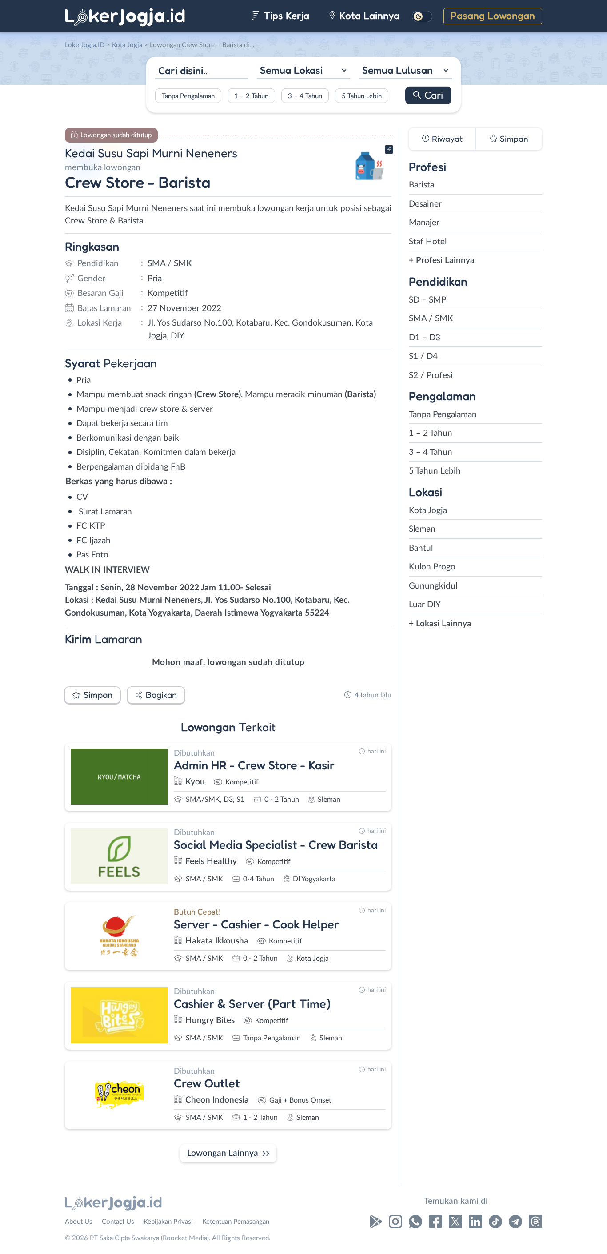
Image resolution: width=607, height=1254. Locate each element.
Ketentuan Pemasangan (235, 1221)
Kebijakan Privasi (168, 1221)
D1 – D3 (424, 338)
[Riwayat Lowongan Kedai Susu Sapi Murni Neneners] (369, 182)
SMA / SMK (431, 318)
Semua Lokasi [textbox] (291, 70)
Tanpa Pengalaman (188, 95)
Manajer (424, 223)
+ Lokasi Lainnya (440, 624)
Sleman (422, 529)
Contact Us (118, 1221)
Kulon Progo (432, 567)
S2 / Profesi (431, 375)
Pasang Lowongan (493, 15)
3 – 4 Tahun (305, 95)
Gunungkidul (433, 586)
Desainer (425, 204)
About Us (78, 1221)
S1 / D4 (423, 356)
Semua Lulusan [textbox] (397, 70)
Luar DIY (425, 605)
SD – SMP (427, 300)
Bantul (421, 548)
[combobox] (303, 71)
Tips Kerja (285, 15)
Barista (421, 185)
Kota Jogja (428, 510)
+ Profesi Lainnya (442, 260)
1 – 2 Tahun (251, 95)
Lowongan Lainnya (222, 1153)
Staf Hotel (428, 242)
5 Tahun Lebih (362, 95)
